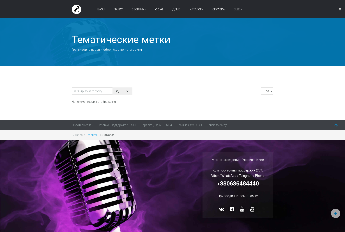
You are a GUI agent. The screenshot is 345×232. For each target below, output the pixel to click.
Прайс (118, 9)
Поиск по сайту (217, 125)
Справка (218, 9)
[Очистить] (127, 91)
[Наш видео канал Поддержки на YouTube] (253, 209)
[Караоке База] (76, 9)
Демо (176, 9)
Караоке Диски (151, 125)
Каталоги (196, 9)
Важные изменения (189, 125)
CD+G (159, 9)
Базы (101, 9)
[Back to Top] (336, 125)
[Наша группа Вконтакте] (222, 209)
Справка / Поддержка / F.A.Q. (117, 125)
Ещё (237, 9)
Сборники (139, 9)
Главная (91, 135)
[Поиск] (117, 91)
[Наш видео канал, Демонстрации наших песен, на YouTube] (242, 209)
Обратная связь (82, 125)
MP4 (169, 125)
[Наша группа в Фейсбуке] (232, 209)
